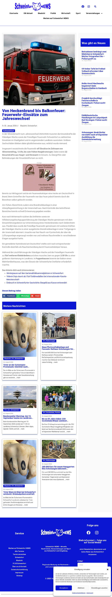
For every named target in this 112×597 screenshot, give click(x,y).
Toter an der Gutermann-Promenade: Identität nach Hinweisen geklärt (15, 367)
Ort (13, 358)
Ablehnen (81, 588)
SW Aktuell (28, 13)
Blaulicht (41, 13)
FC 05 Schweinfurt (19, 563)
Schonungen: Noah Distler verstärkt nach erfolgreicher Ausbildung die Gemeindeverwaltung (95, 136)
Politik (53, 13)
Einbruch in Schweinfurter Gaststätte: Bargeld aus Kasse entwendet (37, 283)
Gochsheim (50, 412)
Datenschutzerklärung (78, 593)
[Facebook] (83, 6)
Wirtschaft (65, 13)
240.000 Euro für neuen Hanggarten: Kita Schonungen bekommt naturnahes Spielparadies (58, 469)
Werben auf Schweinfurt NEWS (56, 18)
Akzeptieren (63, 588)
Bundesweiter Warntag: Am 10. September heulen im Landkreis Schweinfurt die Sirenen (17, 418)
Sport (78, 13)
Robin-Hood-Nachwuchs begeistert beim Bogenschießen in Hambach (94, 85)
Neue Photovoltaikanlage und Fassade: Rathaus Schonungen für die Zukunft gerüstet (57, 349)
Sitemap (19, 576)
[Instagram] (88, 6)
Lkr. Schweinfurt (13, 410)
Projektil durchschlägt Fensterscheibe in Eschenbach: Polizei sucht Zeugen (93, 101)
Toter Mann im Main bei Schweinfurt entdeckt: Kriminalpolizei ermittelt (19, 493)
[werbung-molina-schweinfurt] (39, 190)
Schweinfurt (19, 358)
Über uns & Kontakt (19, 566)
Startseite (13, 13)
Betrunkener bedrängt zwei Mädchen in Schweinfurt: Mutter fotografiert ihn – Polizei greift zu (94, 55)
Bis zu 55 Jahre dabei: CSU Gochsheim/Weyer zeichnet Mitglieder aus (54, 421)
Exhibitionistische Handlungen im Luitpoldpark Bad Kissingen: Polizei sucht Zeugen (94, 119)
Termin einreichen (19, 554)
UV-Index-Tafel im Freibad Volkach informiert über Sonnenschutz (93, 71)
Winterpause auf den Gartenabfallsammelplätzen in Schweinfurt (35, 273)
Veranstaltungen (93, 13)
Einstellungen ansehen (99, 588)
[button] (108, 569)
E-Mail (80, 561)
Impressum (90, 593)
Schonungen (50, 341)
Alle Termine (19, 551)
